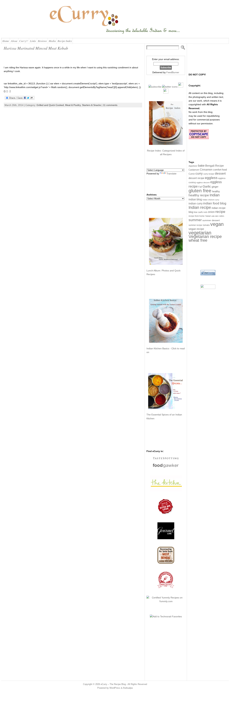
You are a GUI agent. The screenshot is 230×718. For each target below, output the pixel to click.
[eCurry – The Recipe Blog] (115, 20)
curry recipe (208, 174)
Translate (171, 173)
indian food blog (214, 203)
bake (201, 165)
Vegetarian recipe (205, 236)
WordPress (114, 688)
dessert (220, 173)
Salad (208, 216)
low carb (198, 212)
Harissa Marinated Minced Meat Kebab (36, 48)
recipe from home (197, 216)
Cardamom (194, 169)
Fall (200, 187)
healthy (216, 191)
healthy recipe (199, 195)
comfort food (220, 169)
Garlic (207, 186)
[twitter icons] (169, 86)
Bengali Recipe (214, 165)
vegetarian (200, 232)
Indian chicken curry (211, 200)
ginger (215, 186)
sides (221, 216)
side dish (215, 216)
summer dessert (211, 220)
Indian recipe (200, 207)
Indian (215, 195)
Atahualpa (128, 688)
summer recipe (195, 225)
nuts (205, 212)
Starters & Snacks (91, 105)
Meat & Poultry (73, 105)
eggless (211, 178)
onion (211, 211)
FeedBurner (172, 72)
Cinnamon (206, 169)
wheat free (198, 240)
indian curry (196, 203)
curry (199, 173)
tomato (206, 225)
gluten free (200, 190)
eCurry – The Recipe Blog (113, 684)
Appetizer (193, 166)
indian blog (195, 199)
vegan (217, 224)
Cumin (192, 174)
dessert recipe (196, 178)
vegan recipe (196, 229)
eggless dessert (203, 182)
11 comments (110, 105)
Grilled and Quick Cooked (50, 105)
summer (195, 220)
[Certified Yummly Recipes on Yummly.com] (165, 601)
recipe (220, 212)
